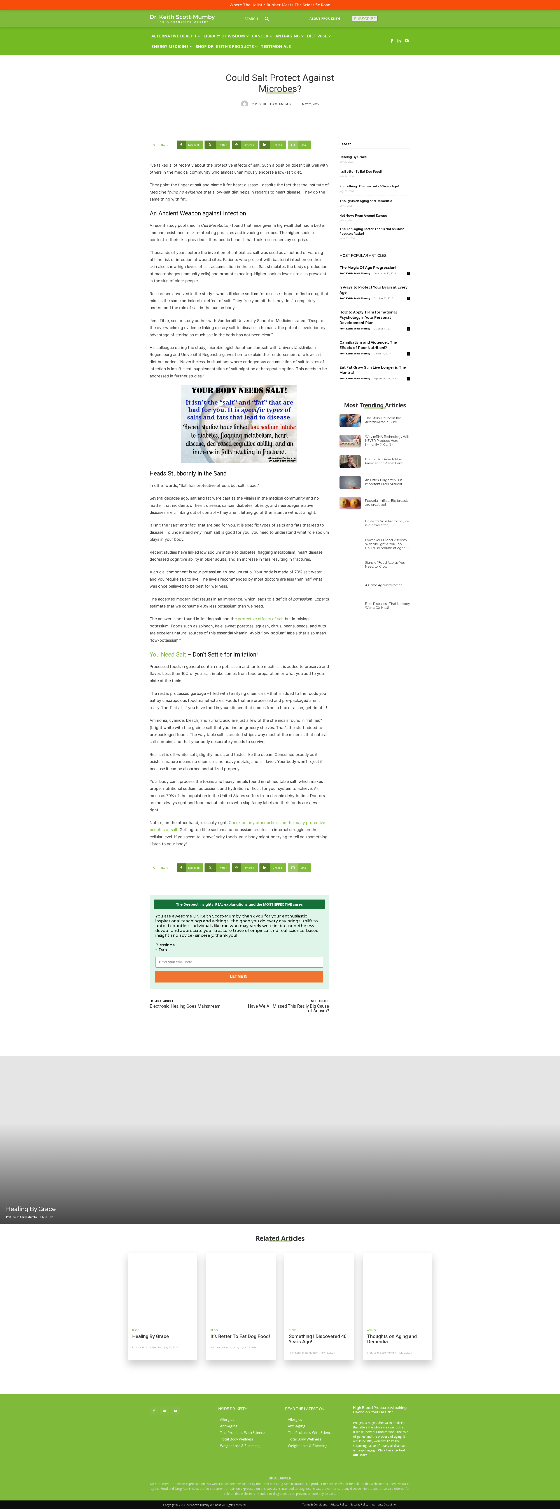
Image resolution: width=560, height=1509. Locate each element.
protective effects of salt (261, 618)
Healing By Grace (353, 157)
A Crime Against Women (383, 585)
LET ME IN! (239, 976)
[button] (260, 18)
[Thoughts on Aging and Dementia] (397, 1287)
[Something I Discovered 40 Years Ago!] (319, 1287)
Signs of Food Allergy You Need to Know (385, 565)
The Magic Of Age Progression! (368, 267)
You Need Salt (168, 654)
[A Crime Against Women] (350, 585)
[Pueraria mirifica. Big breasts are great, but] (350, 503)
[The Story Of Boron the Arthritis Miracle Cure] (350, 420)
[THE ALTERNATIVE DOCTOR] (182, 19)
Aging (371, 1330)
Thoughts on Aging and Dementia (366, 201)
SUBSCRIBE (365, 18)
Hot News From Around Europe (363, 215)
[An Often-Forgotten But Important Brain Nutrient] (350, 482)
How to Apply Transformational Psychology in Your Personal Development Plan (368, 317)
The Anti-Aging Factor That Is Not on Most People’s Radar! (372, 231)
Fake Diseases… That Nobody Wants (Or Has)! (387, 606)
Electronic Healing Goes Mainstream (185, 1006)
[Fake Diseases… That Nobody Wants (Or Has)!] (350, 606)
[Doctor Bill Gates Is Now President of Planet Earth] (350, 461)
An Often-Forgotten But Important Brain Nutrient (383, 482)
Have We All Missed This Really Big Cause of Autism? (288, 1008)
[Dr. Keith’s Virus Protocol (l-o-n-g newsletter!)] (350, 523)
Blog (136, 1330)
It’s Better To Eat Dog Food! (361, 171)
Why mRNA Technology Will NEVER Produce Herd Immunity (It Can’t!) (387, 441)
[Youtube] (406, 41)
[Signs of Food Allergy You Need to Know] (350, 565)
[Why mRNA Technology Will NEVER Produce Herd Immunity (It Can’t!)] (350, 441)
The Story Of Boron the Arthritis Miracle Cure (383, 420)
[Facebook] (391, 41)
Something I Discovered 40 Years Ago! (369, 186)
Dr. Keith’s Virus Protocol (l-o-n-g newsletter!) (387, 523)
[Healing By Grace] (280, 1140)
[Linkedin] (399, 41)
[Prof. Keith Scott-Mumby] (246, 103)
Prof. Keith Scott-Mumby (273, 104)
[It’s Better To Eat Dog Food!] (241, 1287)
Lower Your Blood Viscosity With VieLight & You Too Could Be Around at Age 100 (387, 544)
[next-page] (137, 1372)
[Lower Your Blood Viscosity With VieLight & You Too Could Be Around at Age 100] (350, 544)
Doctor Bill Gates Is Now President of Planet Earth (384, 461)
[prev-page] (130, 1372)
